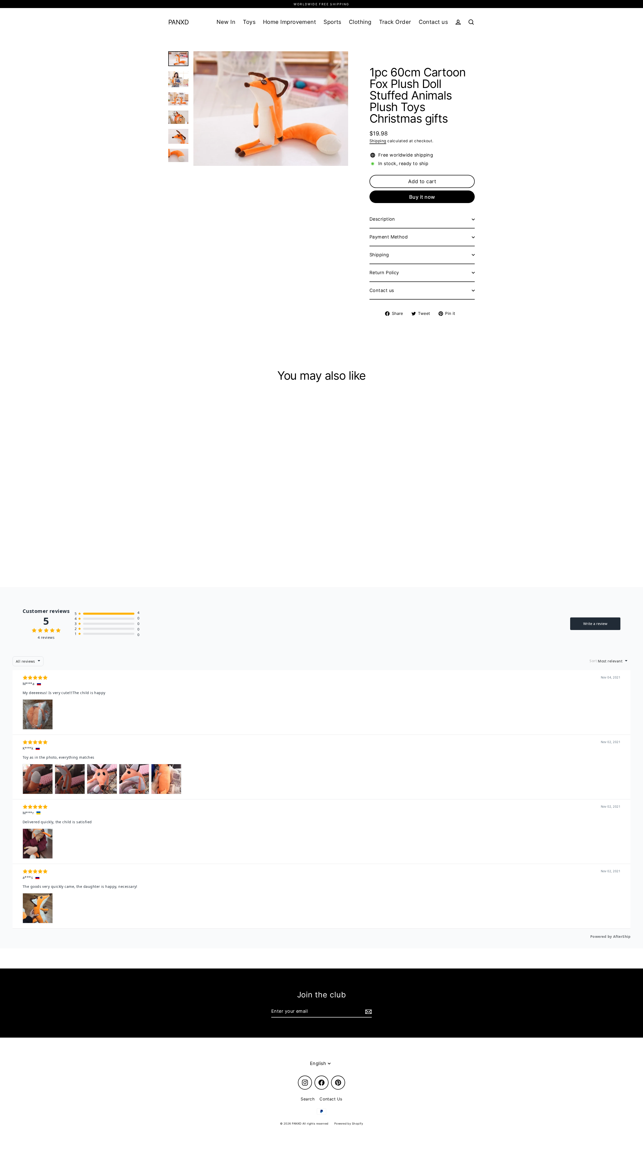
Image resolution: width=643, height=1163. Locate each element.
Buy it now (422, 197)
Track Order (395, 22)
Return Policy (384, 272)
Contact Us (330, 1098)
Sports (332, 22)
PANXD (178, 22)
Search (307, 1098)
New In (226, 22)
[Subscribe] (368, 1011)
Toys (249, 22)
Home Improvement (289, 22)
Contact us (433, 22)
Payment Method (388, 236)
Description (382, 219)
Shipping (377, 140)
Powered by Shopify (348, 1123)
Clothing (360, 22)
